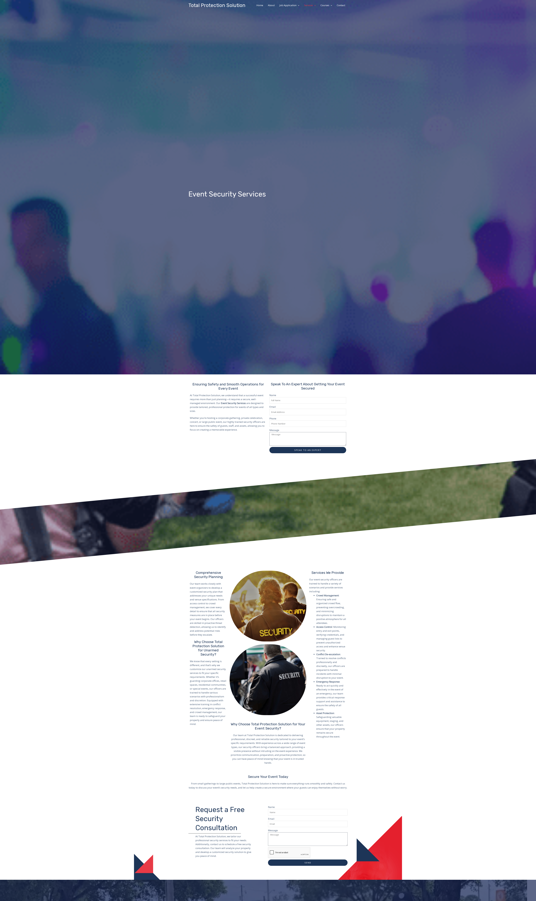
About (271, 5)
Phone (272, 418)
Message (274, 430)
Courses (324, 5)
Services (308, 5)
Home (259, 5)
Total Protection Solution (216, 5)
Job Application (287, 5)
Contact (341, 5)
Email (272, 406)
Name (272, 395)
